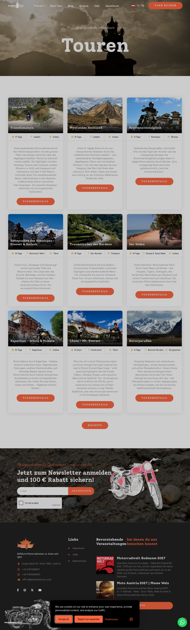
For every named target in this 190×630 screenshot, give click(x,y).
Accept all (63, 619)
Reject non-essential (88, 619)
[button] (182, 622)
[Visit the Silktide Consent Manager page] (131, 619)
